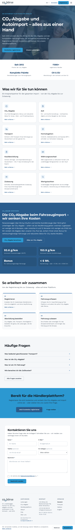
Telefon (13, 448)
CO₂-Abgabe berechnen (12, 240)
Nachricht (11, 457)
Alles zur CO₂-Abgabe (34, 240)
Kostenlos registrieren (12, 50)
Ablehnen (57, 527)
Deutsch (60, 502)
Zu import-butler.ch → (27, 520)
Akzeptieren (67, 527)
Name (10, 440)
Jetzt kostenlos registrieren (29, 409)
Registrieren (63, 2)
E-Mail (41, 440)
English (59, 509)
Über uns (23, 514)
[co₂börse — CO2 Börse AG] (8, 2)
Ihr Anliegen (45, 448)
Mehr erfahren (9, 307)
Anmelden (54, 2)
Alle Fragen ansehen (14, 378)
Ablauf (23, 509)
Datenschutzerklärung (28, 476)
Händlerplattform (26, 507)
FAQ (22, 512)
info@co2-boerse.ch (45, 510)
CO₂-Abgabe (24, 504)
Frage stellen (51, 409)
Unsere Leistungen (33, 50)
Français (60, 504)
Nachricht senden (17, 481)
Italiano (59, 507)
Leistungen (24, 502)
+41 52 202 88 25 (44, 508)
